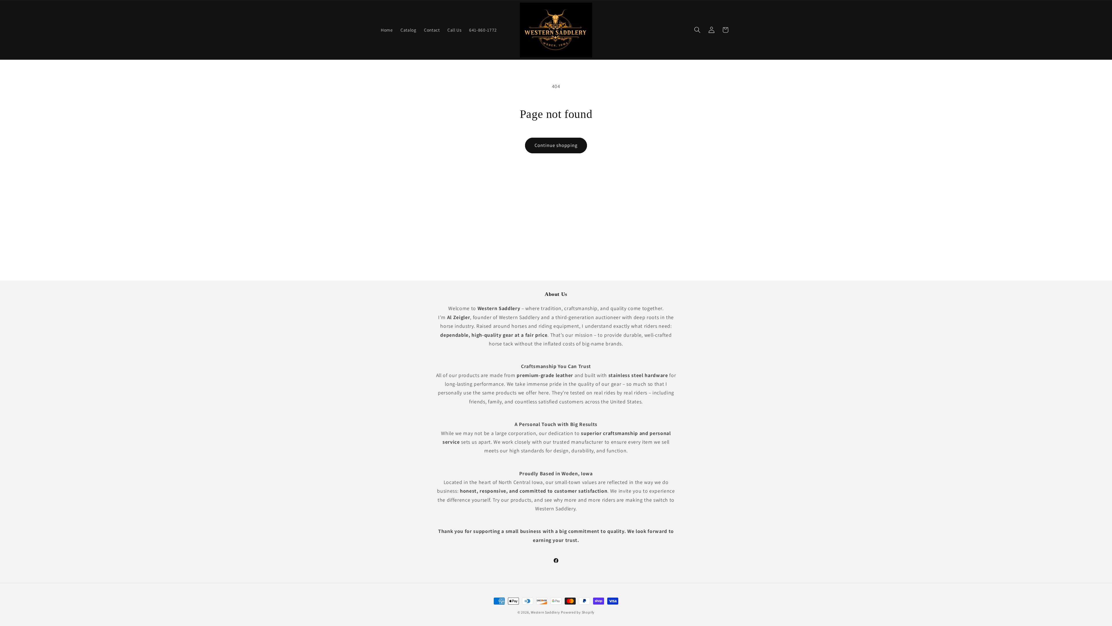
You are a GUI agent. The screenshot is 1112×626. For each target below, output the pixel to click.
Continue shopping (556, 145)
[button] (697, 30)
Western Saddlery (545, 612)
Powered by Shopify (578, 612)
